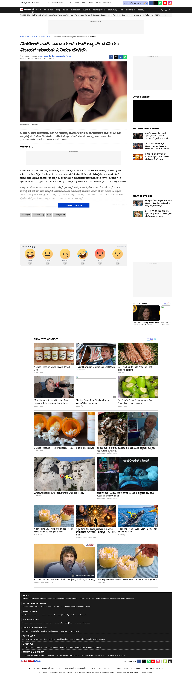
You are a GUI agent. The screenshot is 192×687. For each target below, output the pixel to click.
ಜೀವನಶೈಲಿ (130, 10)
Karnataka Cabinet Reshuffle (104, 15)
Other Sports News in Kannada (74, 615)
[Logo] (31, 10)
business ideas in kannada (79, 623)
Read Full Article (73, 205)
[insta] (170, 3)
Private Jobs (44, 655)
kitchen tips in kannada (92, 647)
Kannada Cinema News (30, 607)
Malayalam (25, 3)
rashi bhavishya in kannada (32, 639)
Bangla (83, 3)
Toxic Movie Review (82, 15)
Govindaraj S (44, 56)
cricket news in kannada (51, 615)
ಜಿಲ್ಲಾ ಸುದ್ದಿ (112, 10)
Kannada (46, 3)
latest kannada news (42, 599)
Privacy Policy (68, 668)
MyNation (107, 3)
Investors (159, 668)
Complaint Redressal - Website (97, 668)
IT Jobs (122, 655)
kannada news (27, 599)
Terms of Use (55, 668)
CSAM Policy (79, 668)
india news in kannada (100, 599)
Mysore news (85, 599)
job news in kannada (30, 655)
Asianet (30, 661)
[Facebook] (151, 3)
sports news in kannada (31, 615)
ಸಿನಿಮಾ (49, 215)
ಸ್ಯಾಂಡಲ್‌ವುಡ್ (25, 215)
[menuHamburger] (166, 9)
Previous (166, 15)
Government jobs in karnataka (81, 655)
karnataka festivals (97, 639)
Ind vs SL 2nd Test (39, 15)
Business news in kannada (32, 623)
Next (170, 15)
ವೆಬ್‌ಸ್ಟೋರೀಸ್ (99, 10)
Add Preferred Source (134, 3)
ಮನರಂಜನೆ (75, 10)
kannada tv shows (83, 607)
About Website (35, 668)
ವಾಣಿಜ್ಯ (141, 10)
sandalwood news (68, 607)
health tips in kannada (73, 647)
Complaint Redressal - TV (122, 668)
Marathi (98, 3)
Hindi (90, 3)
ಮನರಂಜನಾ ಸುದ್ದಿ (38, 215)
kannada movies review (50, 607)
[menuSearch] (170, 10)
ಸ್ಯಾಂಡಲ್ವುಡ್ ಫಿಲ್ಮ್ (59, 215)
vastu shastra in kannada (79, 639)
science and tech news (70, 631)
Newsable (36, 3)
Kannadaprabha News (61, 56)
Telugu (69, 3)
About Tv (45, 668)
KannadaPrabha (58, 3)
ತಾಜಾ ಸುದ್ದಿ (49, 10)
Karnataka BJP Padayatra (143, 15)
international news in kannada (122, 599)
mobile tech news (52, 631)
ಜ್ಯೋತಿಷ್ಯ (87, 10)
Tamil (76, 3)
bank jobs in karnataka (59, 655)
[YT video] (165, 3)
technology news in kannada (33, 631)
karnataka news (58, 599)
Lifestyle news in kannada (32, 647)
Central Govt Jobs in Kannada (106, 655)
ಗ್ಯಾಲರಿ (65, 10)
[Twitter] (155, 3)
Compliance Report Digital (144, 668)
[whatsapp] (160, 3)
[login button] (162, 10)
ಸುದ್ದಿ (58, 10)
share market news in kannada (56, 623)
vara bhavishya (62, 639)
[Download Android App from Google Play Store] (165, 661)
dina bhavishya (49, 639)
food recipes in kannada (53, 647)
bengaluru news (72, 599)
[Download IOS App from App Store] (170, 661)
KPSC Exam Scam (124, 15)
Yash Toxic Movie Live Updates (61, 15)
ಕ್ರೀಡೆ (121, 10)
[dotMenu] (149, 10)
